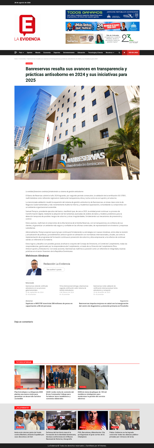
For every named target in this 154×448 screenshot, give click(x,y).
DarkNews (90, 446)
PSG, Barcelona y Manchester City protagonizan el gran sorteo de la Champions (93, 420)
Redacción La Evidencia (56, 263)
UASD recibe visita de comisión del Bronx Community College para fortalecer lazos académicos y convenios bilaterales (61, 377)
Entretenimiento (68, 52)
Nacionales (20, 427)
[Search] (119, 53)
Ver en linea (133, 52)
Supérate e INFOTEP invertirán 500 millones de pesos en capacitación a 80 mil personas (49, 303)
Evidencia (83, 427)
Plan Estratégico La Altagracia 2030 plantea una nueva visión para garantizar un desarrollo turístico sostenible (29, 377)
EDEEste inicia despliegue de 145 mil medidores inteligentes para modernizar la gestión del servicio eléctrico (93, 377)
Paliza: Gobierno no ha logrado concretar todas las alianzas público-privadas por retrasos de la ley (124, 420)
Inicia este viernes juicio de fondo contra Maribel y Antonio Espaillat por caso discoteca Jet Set (29, 420)
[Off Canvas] (15, 52)
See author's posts (54, 269)
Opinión (29, 52)
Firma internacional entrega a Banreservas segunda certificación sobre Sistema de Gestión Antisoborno (74, 288)
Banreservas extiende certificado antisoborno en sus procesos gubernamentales (37, 288)
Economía (46, 52)
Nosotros (109, 52)
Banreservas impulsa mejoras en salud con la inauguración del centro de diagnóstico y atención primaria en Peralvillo (103, 303)
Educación (81, 52)
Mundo (37, 52)
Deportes (57, 52)
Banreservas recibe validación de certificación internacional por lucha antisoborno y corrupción (105, 288)
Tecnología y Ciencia (95, 52)
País (20, 52)
